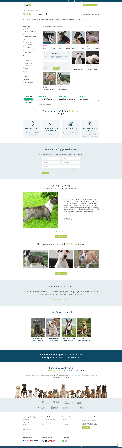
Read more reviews (61, 236)
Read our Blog (65, 424)
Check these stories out (80, 375)
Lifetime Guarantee (27, 429)
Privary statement (36, 446)
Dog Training (25, 431)
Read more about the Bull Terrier (61, 299)
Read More (25, 22)
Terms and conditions (27, 446)
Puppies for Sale (26, 419)
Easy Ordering (26, 422)
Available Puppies (90, 5)
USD (91, 1)
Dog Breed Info (45, 426)
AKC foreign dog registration (48, 422)
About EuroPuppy (65, 422)
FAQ (24, 426)
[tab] (56, 231)
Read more (66, 215)
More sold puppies (61, 273)
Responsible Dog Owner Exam (48, 419)
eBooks (44, 424)
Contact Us (64, 419)
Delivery (24, 424)
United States (70, 219)
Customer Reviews (66, 426)
